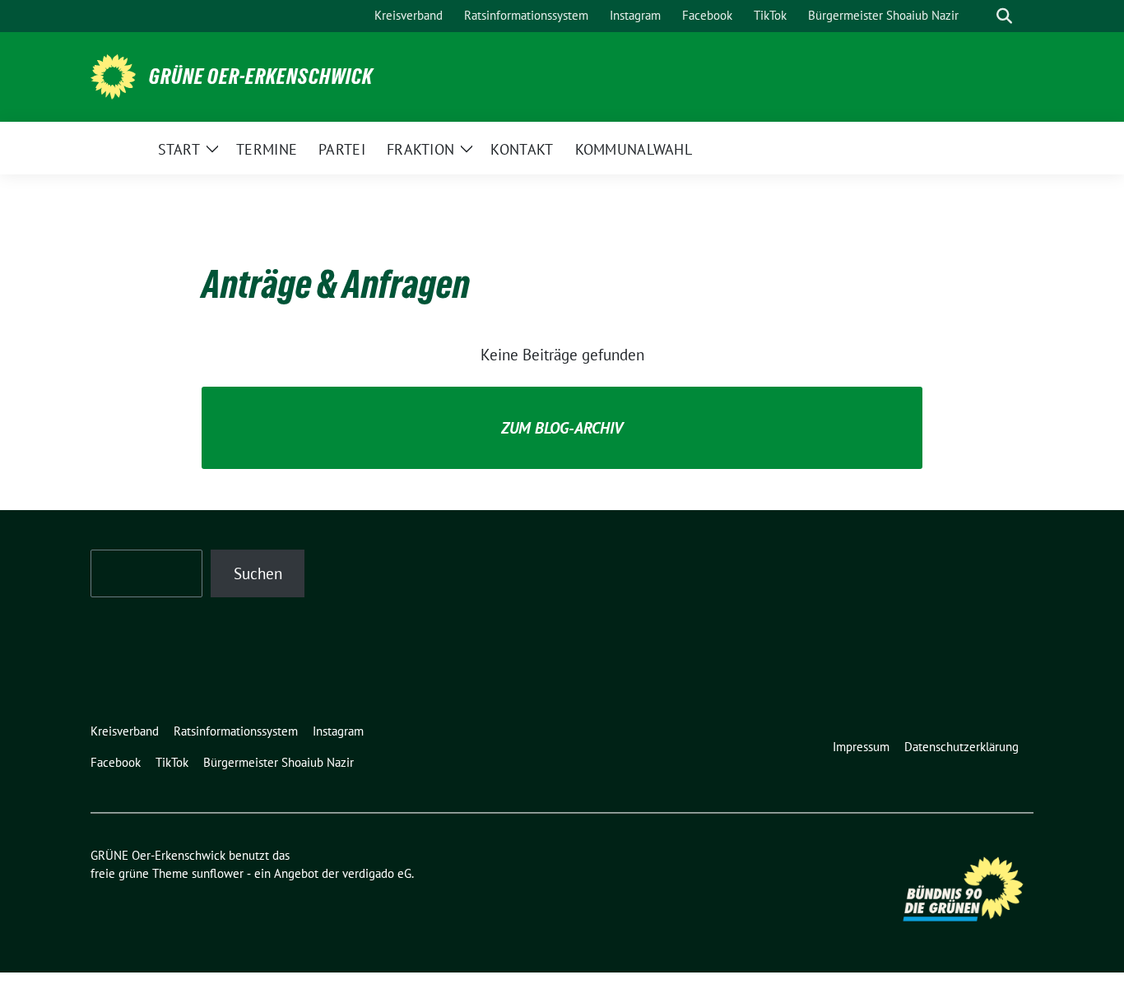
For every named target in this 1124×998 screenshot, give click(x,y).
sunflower (218, 873)
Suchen (258, 573)
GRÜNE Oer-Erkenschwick (261, 76)
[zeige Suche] (1004, 16)
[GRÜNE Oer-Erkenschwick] (113, 75)
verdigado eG (376, 873)
